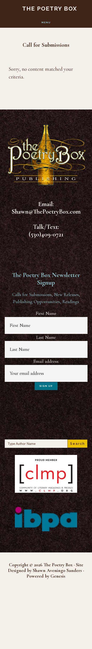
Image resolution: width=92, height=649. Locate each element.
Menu (46, 22)
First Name (46, 313)
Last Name (46, 337)
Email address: (46, 361)
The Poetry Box (49, 8)
